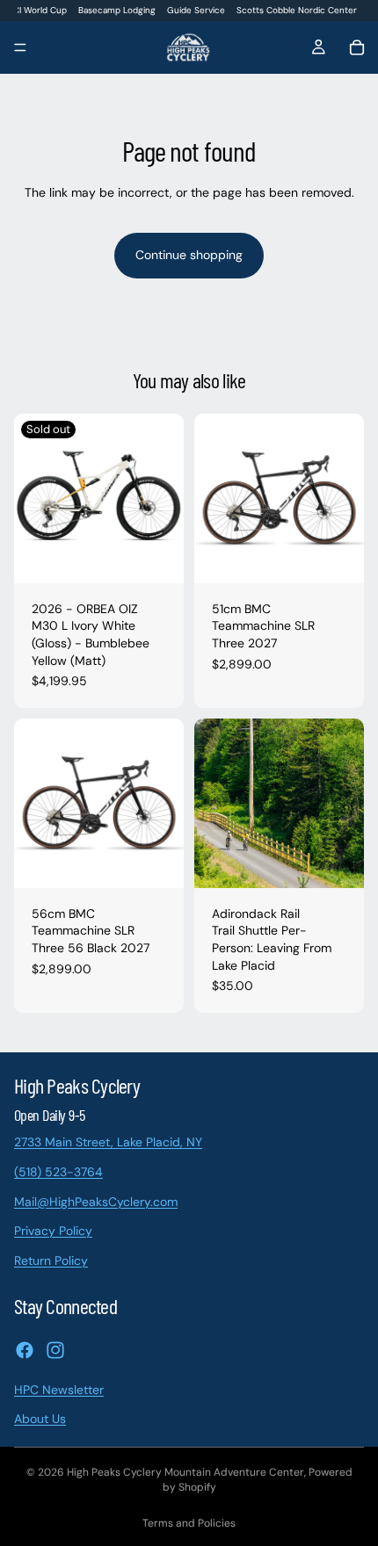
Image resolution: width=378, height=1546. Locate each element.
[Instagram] (55, 1349)
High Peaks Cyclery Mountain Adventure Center (185, 1472)
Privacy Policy (53, 1231)
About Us (40, 1419)
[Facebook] (24, 1349)
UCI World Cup (37, 10)
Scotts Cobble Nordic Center (296, 10)
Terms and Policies (189, 1523)
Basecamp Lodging (117, 10)
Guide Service (196, 10)
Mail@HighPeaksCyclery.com (96, 1201)
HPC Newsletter (59, 1389)
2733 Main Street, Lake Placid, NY (108, 1142)
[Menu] (20, 48)
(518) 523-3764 (58, 1172)
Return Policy (51, 1260)
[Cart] (357, 47)
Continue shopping (189, 255)
